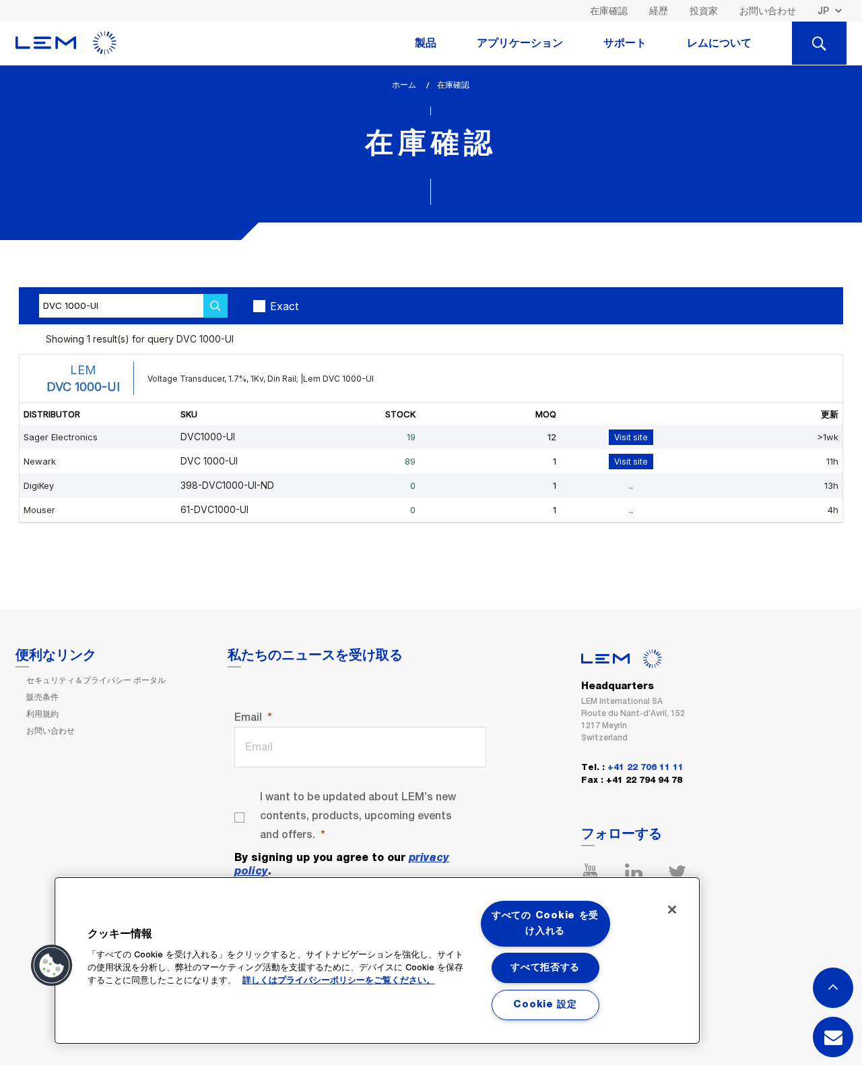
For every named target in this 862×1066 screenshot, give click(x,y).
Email (248, 717)
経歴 (658, 10)
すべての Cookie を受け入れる (545, 923)
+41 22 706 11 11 (645, 767)
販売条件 (42, 697)
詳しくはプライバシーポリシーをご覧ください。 (338, 980)
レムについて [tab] (719, 43)
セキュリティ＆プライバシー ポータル (96, 680)
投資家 (704, 10)
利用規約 (42, 714)
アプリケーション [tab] (520, 43)
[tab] (819, 43)
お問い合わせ (767, 10)
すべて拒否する (545, 967)
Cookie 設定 (544, 1004)
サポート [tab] (624, 43)
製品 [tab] (425, 43)
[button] (51, 965)
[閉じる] (672, 909)
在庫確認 (609, 10)
